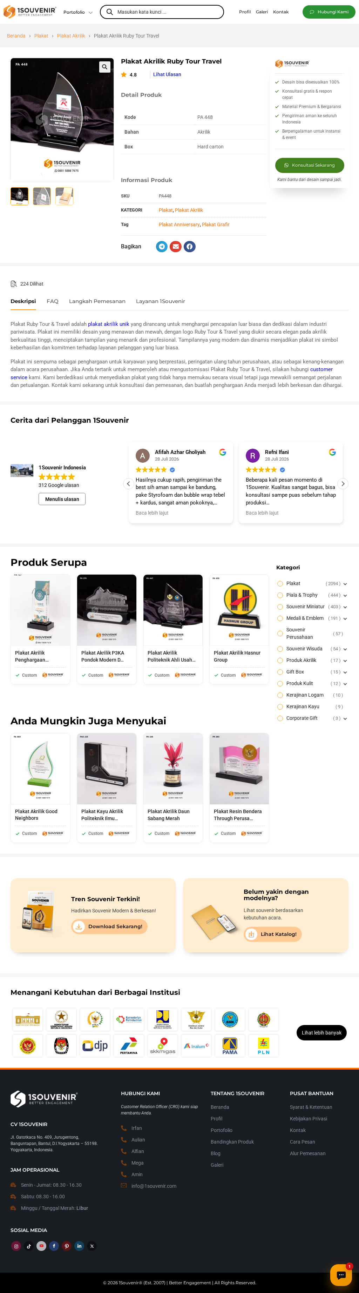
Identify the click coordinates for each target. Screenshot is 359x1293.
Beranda (16, 36)
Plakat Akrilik (71, 36)
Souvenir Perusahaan (313, 633)
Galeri (217, 1165)
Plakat (41, 36)
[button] (329, 12)
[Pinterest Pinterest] (67, 1246)
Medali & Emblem (312, 618)
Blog (216, 1153)
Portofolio (74, 12)
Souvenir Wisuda (312, 648)
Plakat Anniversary (179, 224)
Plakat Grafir (216, 224)
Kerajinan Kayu (313, 706)
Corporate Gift (312, 718)
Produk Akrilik (312, 660)
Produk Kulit (312, 683)
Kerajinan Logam (313, 695)
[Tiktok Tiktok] (29, 1246)
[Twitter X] (92, 1246)
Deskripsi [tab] (23, 301)
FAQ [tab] (53, 301)
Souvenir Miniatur (312, 606)
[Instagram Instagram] (16, 1246)
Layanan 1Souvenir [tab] (160, 301)
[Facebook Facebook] (54, 1246)
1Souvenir (129, 1282)
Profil (216, 1118)
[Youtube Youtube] (41, 1246)
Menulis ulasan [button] (62, 499)
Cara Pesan (302, 1142)
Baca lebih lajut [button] (152, 513)
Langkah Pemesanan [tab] (97, 301)
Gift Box (312, 672)
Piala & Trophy (312, 595)
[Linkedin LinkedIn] (79, 1246)
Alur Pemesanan (308, 1153)
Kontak (298, 1130)
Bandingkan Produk (232, 1142)
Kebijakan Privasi (308, 1118)
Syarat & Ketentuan (311, 1107)
